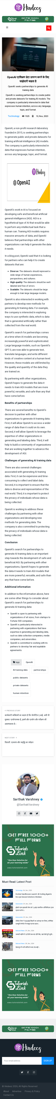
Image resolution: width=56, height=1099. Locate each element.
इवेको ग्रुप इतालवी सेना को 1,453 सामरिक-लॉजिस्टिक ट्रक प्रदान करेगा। (35, 909)
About (6, 1091)
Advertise (16, 1091)
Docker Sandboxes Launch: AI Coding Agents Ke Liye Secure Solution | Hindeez (34, 895)
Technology (19, 890)
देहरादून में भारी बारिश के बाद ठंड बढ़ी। (28, 947)
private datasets (20, 685)
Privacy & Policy (32, 1091)
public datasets (20, 677)
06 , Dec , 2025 (27, 890)
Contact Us (8, 1095)
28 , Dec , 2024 (29, 944)
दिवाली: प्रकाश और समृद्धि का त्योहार (19, 742)
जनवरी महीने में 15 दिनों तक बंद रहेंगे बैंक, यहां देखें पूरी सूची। (34, 934)
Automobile (19, 904)
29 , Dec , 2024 (27, 904)
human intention (21, 693)
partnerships (40, 669)
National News (20, 931)
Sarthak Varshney (26, 799)
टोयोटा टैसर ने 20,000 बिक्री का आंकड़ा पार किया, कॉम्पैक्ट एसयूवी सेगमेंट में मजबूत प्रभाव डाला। (34, 922)
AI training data (20, 669)
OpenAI (29, 662)
